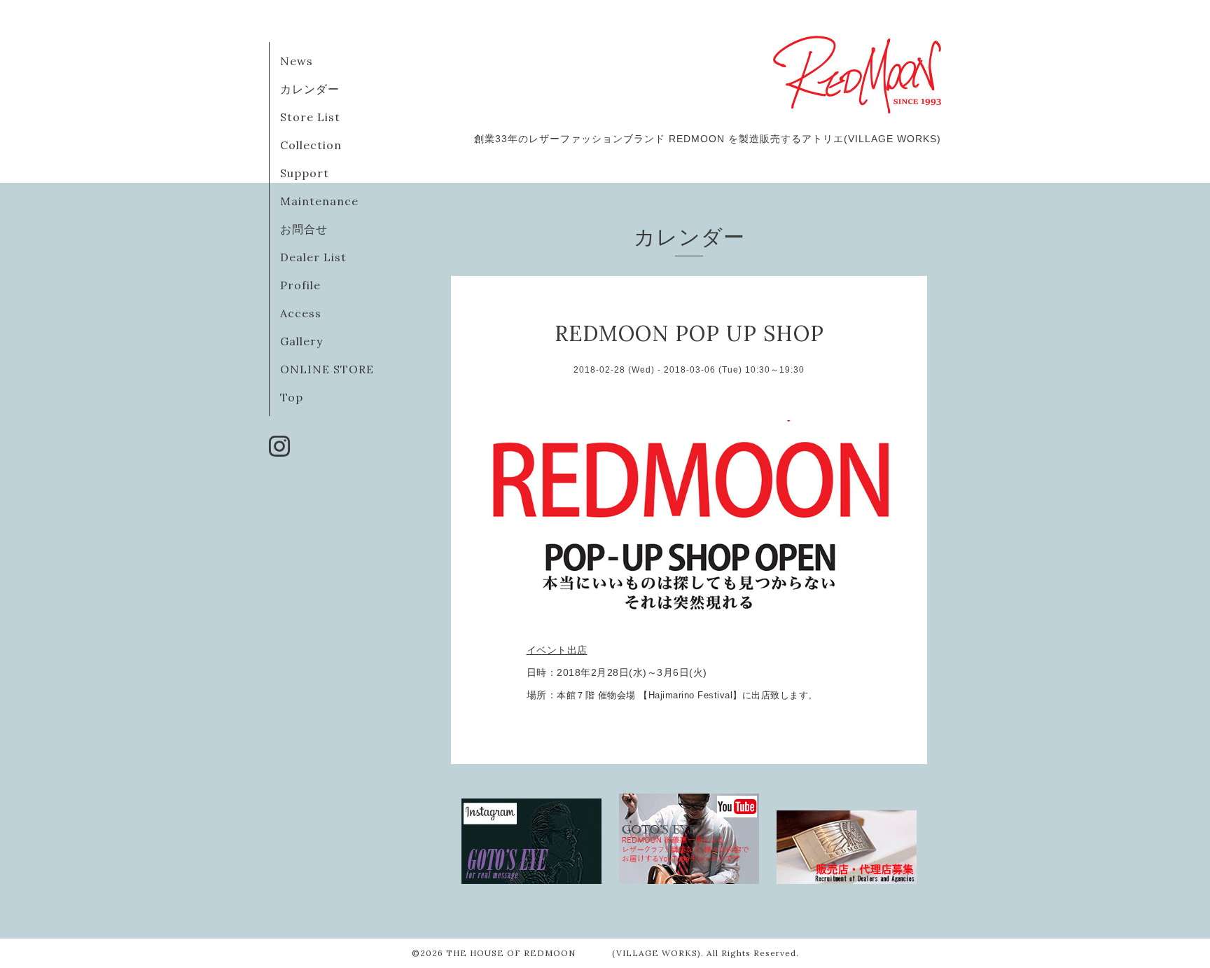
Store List (310, 117)
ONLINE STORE (327, 369)
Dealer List (313, 257)
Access (300, 313)
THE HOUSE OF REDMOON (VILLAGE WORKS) (573, 953)
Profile (300, 285)
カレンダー (310, 89)
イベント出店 (557, 650)
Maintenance (319, 201)
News (296, 61)
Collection (311, 145)
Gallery (301, 341)
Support (304, 173)
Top (291, 397)
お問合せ (304, 229)
